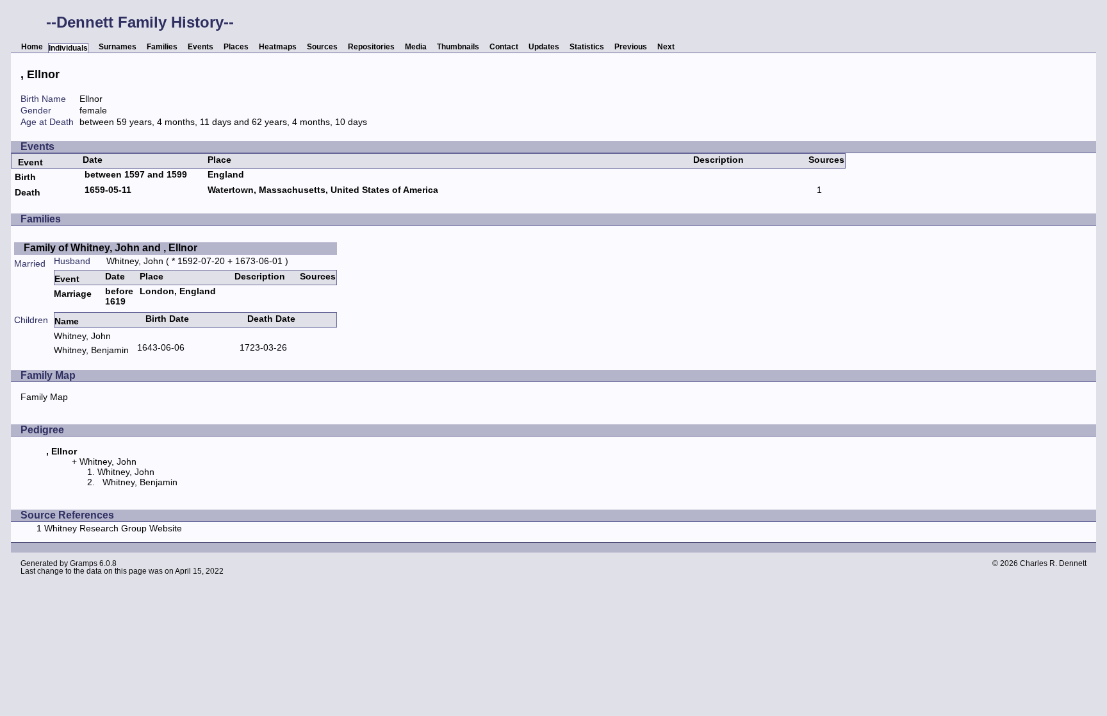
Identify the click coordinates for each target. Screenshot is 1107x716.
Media (416, 46)
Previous (630, 46)
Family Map (44, 397)
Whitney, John (134, 261)
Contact (503, 46)
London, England (178, 291)
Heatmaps (278, 46)
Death (27, 192)
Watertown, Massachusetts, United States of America (323, 190)
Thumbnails (458, 46)
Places (236, 46)
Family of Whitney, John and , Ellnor (110, 247)
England (226, 174)
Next (666, 46)
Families (162, 46)
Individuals (68, 48)
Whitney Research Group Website (113, 528)
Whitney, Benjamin (91, 350)
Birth (25, 177)
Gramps (83, 563)
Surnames (117, 46)
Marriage (73, 293)
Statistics (587, 46)
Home (32, 46)
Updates (544, 46)
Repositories (371, 46)
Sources (322, 46)
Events (200, 46)
